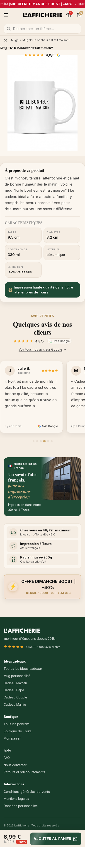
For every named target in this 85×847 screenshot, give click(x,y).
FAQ (7, 758)
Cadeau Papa (14, 690)
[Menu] (6, 15)
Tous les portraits (16, 724)
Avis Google (59, 55)
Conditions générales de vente (27, 791)
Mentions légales (16, 798)
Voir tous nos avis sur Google (40, 349)
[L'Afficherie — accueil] (42, 15)
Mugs (15, 40)
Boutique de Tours (18, 731)
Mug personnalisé (17, 676)
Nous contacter (15, 765)
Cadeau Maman (15, 683)
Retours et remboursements (24, 772)
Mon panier (12, 738)
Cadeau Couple (15, 697)
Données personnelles (21, 806)
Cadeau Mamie (15, 704)
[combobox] (42, 29)
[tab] (33, 441)
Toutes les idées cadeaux (23, 668)
